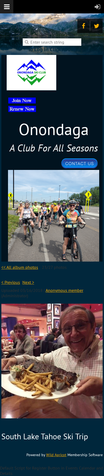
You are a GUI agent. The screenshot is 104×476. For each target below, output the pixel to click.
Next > (28, 282)
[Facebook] (83, 26)
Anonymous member (64, 290)
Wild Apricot (56, 454)
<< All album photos (19, 267)
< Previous (10, 282)
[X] (96, 26)
